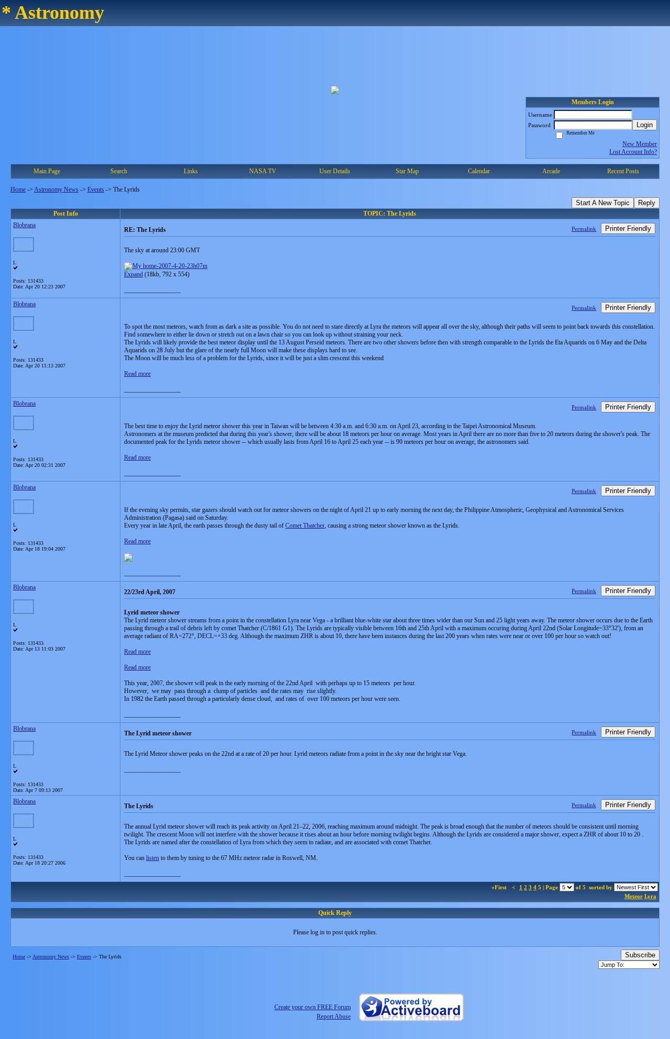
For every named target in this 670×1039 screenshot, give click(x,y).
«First (500, 887)
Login (644, 125)
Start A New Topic (603, 203)
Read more (137, 373)
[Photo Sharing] (165, 266)
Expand (133, 274)
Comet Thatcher (305, 525)
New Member (639, 144)
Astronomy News (56, 189)
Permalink (584, 229)
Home (18, 189)
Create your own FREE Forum (312, 1007)
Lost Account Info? (633, 151)
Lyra (650, 896)
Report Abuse (334, 1016)
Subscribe (640, 955)
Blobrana (24, 225)
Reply (646, 203)
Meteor (633, 896)
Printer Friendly (628, 228)
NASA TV (262, 171)
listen (152, 858)
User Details (334, 171)
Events (95, 189)
